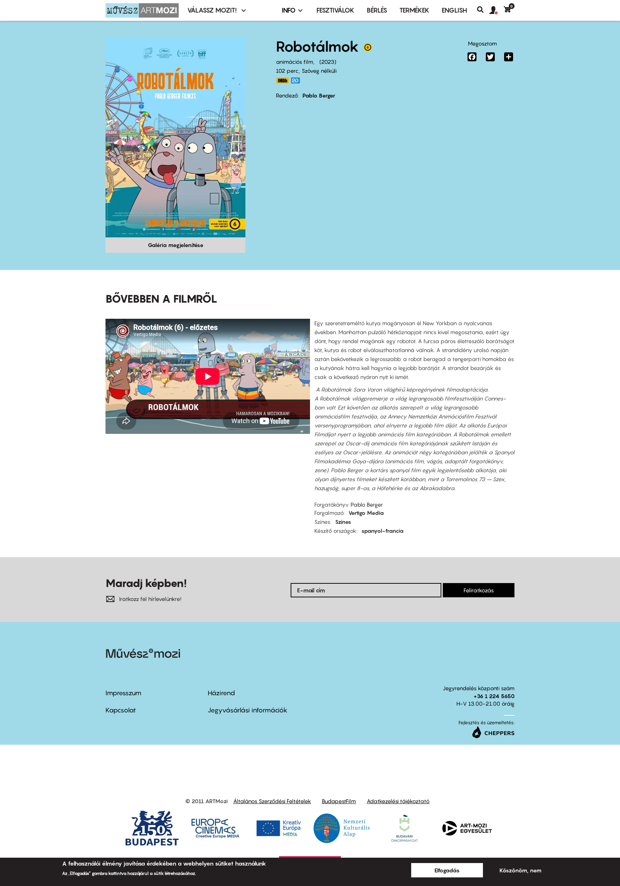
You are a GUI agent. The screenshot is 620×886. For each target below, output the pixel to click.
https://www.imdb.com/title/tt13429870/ (282, 80)
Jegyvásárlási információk (247, 710)
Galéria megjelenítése (175, 245)
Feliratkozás (479, 590)
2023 (327, 61)
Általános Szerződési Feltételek (272, 801)
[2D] (297, 80)
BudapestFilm (339, 801)
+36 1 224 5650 (494, 696)
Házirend (221, 693)
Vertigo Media (366, 513)
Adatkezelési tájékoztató (398, 801)
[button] (496, 10)
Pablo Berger (318, 95)
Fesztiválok (335, 10)
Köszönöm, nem (520, 870)
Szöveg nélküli (319, 70)
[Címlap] (142, 10)
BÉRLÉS (377, 10)
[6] (367, 49)
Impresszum (123, 693)
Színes (343, 521)
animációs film (294, 61)
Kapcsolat (120, 710)
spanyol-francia (382, 530)
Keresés (483, 9)
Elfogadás (447, 870)
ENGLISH (454, 10)
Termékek (414, 10)
